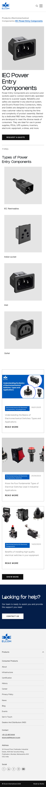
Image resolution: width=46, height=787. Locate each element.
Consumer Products (10, 661)
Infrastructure (7, 672)
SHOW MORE (13, 577)
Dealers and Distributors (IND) (14, 722)
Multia (42, 784)
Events (4, 711)
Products (6, 18)
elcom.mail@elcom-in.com (11, 737)
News (4, 700)
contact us (13, 616)
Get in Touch (7, 717)
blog (4, 706)
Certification (7, 678)
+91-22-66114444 (8, 734)
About (4, 667)
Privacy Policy (7, 694)
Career (4, 689)
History (5, 683)
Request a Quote (16, 137)
